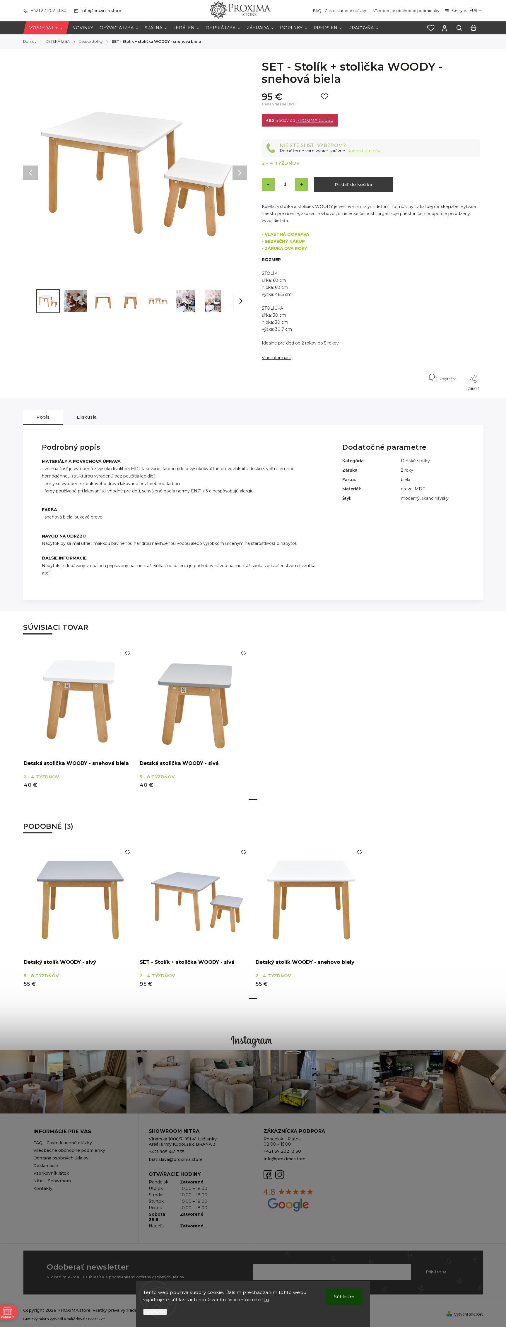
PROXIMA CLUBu (314, 120)
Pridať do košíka (353, 184)
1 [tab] (253, 799)
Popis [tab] (43, 417)
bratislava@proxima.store (176, 1159)
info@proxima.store (284, 1158)
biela (405, 479)
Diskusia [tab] (87, 417)
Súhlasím (344, 1296)
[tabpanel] (79, 720)
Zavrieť (460, 396)
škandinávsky (435, 498)
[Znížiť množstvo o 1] (268, 184)
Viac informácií (276, 357)
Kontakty (42, 1188)
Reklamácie (45, 1165)
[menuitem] (46, 28)
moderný (410, 498)
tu (266, 1299)
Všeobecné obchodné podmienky (406, 10)
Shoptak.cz (95, 1319)
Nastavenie (155, 1312)
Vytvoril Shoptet (468, 1314)
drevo (407, 489)
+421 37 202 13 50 (282, 1151)
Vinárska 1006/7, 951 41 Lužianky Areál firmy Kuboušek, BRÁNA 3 (183, 1141)
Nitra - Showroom (52, 1180)
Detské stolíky (415, 460)
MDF (420, 489)
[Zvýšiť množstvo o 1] (301, 184)
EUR (473, 10)
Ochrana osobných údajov (60, 1158)
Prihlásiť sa (436, 1272)
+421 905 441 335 (166, 1151)
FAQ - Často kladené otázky (339, 10)
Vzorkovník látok (51, 1173)
